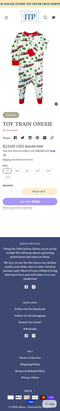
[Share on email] (44, 137)
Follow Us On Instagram (30, 315)
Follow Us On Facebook (30, 309)
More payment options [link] (17, 207)
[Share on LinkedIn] (30, 137)
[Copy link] (52, 137)
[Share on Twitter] (22, 137)
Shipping (7, 159)
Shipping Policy (30, 364)
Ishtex (22, 406)
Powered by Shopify (39, 406)
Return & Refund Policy (30, 371)
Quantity (8, 185)
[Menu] (6, 17)
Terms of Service (30, 357)
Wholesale (30, 329)
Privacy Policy (30, 377)
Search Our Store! (30, 322)
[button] (45, 17)
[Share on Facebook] (15, 137)
